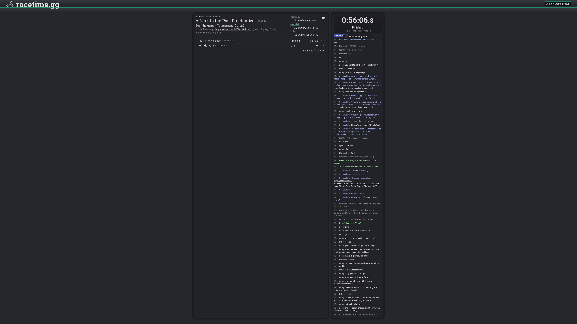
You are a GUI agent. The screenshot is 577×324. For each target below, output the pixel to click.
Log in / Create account (558, 3)
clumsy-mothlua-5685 (211, 16)
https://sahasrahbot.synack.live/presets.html (353, 88)
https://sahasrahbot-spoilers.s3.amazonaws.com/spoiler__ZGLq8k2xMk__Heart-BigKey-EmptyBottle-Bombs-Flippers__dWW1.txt (357, 183)
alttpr (197, 16)
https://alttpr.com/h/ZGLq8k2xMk (233, 29)
